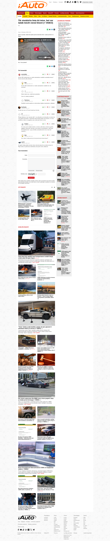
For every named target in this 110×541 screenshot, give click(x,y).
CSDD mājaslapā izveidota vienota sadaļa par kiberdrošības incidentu (48, 220)
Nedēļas (69, 98)
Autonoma (46, 520)
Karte (65, 529)
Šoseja (84, 520)
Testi (55, 528)
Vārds (26, 155)
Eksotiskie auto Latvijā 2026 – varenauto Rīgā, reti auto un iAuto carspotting (64, 41)
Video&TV (46, 533)
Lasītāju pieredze (68, 533)
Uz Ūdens (56, 524)
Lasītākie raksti (63, 96)
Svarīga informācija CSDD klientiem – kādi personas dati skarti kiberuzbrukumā (26, 438)
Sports (85, 515)
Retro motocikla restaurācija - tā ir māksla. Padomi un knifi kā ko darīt (64, 29)
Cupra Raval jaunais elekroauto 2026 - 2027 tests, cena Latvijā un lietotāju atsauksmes (64, 83)
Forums (56, 533)
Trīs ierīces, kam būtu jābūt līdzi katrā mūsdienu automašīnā (26, 420)
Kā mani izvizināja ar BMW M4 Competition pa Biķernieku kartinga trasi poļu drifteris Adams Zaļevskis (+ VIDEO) (27, 507)
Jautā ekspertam (87, 533)
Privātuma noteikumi (22, 524)
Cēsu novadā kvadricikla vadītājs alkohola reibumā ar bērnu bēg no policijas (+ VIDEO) (46, 420)
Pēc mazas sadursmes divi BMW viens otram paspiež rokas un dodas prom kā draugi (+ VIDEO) (36, 399)
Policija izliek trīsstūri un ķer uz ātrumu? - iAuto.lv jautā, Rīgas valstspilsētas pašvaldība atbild (45, 296)
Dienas (65, 98)
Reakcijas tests (66, 531)
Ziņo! (50, 2)
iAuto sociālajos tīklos (64, 80)
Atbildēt (53, 74)
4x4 (84, 521)
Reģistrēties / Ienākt (87, 2)
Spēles (75, 524)
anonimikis (24, 74)
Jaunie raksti (62, 198)
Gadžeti (75, 528)
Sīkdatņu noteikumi (32, 524)
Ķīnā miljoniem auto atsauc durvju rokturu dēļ (36, 219)
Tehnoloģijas (77, 515)
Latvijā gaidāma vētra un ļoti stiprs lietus (23, 218)
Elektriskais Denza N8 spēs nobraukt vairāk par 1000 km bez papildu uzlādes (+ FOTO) (45, 438)
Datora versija (21, 526)
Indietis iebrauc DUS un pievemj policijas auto (64, 89)
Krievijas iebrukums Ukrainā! (62, 62)
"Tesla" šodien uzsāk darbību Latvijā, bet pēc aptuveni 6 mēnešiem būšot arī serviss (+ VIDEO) (34, 327)
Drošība (65, 517)
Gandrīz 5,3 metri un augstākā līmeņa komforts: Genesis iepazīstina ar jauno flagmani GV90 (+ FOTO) (25, 368)
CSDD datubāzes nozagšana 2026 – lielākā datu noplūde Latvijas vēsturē (64, 33)
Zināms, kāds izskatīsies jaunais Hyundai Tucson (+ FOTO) (65, 175)
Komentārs (24, 159)
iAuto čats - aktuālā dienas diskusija (64, 78)
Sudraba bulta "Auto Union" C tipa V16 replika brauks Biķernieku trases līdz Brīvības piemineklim (64, 55)
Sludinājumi (47, 515)
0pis (25, 82)
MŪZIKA (61, 51)
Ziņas (55, 515)
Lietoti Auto (46, 517)
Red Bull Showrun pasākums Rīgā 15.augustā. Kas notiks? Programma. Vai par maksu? (65, 73)
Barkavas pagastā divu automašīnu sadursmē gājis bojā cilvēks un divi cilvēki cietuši (45, 205)
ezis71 (23, 142)
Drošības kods (24, 173)
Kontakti (61, 2)
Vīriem (65, 515)
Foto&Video (76, 525)
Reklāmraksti (56, 529)
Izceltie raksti (23, 227)
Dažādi (75, 529)
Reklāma (55, 2)
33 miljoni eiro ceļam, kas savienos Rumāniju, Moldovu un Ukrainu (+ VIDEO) (66, 203)
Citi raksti (22, 187)
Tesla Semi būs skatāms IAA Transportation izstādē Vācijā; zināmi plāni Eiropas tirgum (64, 219)
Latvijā (55, 517)
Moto (55, 521)
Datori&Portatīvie (77, 520)
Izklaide (55, 520)
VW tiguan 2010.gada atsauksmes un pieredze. (64, 69)
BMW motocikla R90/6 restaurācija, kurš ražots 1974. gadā (64, 45)
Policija (65, 520)
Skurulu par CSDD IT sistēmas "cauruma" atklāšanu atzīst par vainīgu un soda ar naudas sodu (45, 368)
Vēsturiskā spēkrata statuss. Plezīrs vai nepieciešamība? (65, 65)
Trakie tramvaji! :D (64, 86)
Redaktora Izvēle (57, 531)
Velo (84, 524)
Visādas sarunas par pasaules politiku (64, 59)
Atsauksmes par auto (67, 535)
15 (31, 489)
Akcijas (75, 533)
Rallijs (84, 517)
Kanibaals (23, 107)
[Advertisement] (82, 41)
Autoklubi (65, 528)
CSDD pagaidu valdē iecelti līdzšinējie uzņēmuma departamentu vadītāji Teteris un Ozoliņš (66, 254)
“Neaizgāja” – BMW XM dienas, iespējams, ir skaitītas (26, 348)
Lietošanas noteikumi (35, 521)
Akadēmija (65, 521)
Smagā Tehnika (56, 525)
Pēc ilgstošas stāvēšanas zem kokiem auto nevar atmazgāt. (64, 49)
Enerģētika (75, 517)
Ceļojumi (65, 525)
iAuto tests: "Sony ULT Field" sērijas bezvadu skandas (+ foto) (45, 489)
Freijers (26, 123)
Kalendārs (85, 528)
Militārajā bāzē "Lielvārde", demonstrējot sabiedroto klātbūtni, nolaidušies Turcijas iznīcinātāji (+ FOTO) (26, 205)
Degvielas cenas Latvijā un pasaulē (64, 38)
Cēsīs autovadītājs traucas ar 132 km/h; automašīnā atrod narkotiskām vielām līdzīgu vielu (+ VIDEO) (46, 349)
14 (33, 420)
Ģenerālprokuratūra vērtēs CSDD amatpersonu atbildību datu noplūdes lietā (45, 507)
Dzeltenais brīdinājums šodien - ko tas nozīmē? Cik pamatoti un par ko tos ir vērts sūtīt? (64, 24)
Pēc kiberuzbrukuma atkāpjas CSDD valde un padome (25, 489)
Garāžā (65, 524)
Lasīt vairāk (35, 262)
